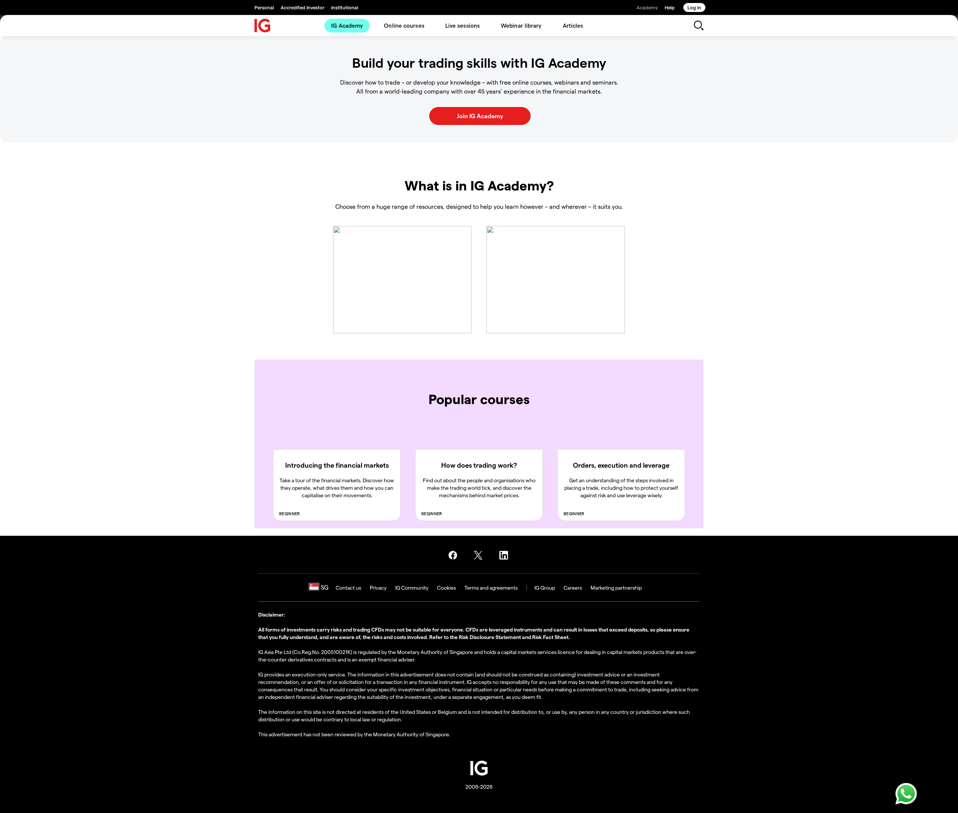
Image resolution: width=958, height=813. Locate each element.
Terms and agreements (491, 587)
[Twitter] (480, 555)
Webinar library (521, 25)
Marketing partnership (616, 587)
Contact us (348, 587)
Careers (573, 587)
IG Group (544, 587)
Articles (573, 25)
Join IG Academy (480, 115)
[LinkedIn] (506, 555)
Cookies (446, 587)
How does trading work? (479, 465)
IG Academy (347, 25)
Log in (694, 7)
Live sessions (462, 25)
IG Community (411, 587)
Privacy (378, 587)
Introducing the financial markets (337, 465)
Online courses (404, 25)
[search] (698, 25)
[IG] (262, 26)
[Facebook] (455, 555)
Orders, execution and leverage (621, 465)
